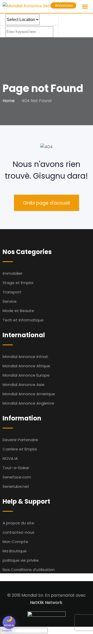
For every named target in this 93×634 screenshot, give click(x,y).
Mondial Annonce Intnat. (26, 356)
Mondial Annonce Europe (26, 375)
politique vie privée (21, 560)
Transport (12, 292)
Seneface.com (17, 477)
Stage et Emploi (18, 282)
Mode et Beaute (18, 310)
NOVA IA (10, 458)
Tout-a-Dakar (16, 467)
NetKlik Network (46, 602)
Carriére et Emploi (20, 449)
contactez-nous (18, 532)
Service (10, 301)
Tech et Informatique (23, 320)
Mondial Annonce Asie (23, 384)
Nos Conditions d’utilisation (29, 569)
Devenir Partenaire (20, 439)
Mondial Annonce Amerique (29, 394)
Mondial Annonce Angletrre (28, 403)
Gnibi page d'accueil (46, 203)
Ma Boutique (15, 551)
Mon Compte (15, 541)
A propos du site (18, 523)
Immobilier (12, 273)
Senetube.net (16, 486)
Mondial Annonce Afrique (26, 366)
